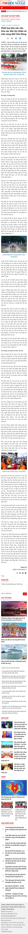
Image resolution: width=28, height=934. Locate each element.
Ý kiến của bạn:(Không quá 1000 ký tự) (12, 584)
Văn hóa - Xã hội (15, 19)
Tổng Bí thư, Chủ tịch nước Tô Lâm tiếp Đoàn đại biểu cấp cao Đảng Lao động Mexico (15, 861)
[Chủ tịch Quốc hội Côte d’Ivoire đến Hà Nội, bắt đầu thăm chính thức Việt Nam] (7, 724)
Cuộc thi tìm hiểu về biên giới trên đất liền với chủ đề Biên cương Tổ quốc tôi (15, 845)
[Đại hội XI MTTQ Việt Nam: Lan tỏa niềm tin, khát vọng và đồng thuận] (7, 804)
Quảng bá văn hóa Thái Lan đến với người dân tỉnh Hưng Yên (13, 697)
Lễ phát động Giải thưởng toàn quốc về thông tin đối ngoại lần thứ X (16, 829)
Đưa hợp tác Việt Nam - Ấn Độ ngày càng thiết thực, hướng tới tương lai (14, 888)
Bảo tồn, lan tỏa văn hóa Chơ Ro (11, 668)
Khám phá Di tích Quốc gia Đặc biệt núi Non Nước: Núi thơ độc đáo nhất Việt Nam (14, 682)
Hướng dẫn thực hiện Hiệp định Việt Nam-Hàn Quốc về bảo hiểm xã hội (13, 672)
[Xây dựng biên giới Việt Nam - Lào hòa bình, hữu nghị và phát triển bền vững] (7, 744)
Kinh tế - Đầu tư (5, 19)
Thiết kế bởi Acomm (6, 931)
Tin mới (3, 11)
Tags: (2, 576)
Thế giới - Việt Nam (6, 21)
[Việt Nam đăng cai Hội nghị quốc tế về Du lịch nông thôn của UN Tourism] (14, 608)
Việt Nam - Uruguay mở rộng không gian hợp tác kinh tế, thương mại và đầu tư (16, 896)
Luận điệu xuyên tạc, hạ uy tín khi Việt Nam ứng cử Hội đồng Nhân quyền (15, 837)
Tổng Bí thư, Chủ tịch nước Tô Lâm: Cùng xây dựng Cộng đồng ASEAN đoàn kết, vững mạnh (16, 869)
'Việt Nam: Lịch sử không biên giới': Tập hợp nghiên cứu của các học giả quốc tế (14, 707)
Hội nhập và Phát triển (10, 16)
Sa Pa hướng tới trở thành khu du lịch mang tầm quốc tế (14, 702)
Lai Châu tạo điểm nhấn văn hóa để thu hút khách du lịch (14, 692)
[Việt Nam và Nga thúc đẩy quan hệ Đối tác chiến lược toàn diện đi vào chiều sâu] (7, 766)
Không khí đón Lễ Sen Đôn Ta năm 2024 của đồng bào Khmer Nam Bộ (14, 687)
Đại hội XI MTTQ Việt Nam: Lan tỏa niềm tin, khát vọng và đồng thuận (15, 853)
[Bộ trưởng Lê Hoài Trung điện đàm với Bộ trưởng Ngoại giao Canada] (7, 734)
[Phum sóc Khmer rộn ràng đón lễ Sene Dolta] (14, 630)
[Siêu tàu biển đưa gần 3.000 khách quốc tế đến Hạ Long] (14, 652)
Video (3, 777)
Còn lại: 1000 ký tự (6, 593)
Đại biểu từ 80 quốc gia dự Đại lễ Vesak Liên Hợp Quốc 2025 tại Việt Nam (14, 712)
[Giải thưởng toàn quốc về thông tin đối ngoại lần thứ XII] (14, 787)
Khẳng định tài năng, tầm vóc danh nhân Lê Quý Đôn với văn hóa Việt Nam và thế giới (14, 677)
